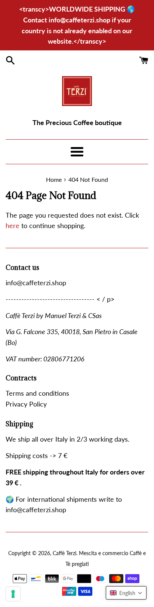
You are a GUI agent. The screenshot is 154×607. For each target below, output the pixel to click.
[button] (126, 592)
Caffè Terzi (64, 553)
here (12, 225)
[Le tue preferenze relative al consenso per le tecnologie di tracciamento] (13, 594)
